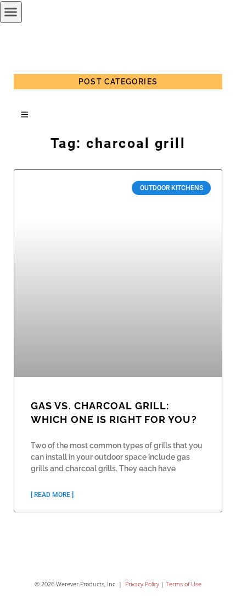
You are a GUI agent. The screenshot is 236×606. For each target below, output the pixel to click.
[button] (11, 12)
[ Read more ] (52, 495)
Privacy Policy (141, 584)
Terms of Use (183, 584)
